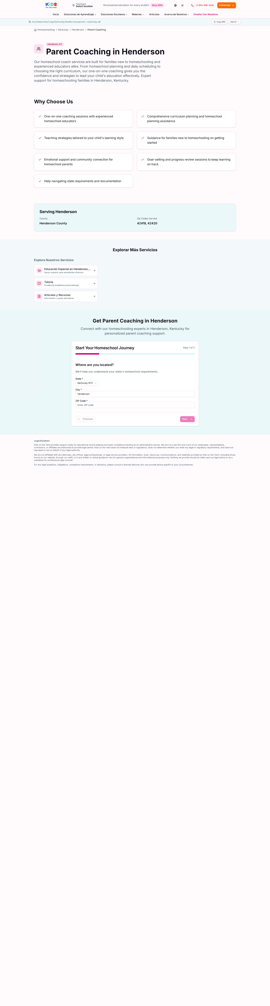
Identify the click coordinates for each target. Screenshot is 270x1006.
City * (78, 390)
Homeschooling (46, 29)
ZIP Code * (81, 401)
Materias (137, 14)
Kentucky (63, 29)
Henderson (78, 29)
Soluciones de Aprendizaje (79, 14)
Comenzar (225, 5)
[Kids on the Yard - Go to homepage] (51, 5)
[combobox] (87, 383)
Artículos (154, 14)
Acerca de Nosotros (175, 14)
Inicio (56, 14)
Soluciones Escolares (113, 14)
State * (79, 379)
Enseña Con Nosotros (206, 14)
